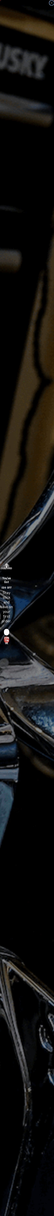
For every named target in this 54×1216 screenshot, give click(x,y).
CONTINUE (6, 639)
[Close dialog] (51, 3)
